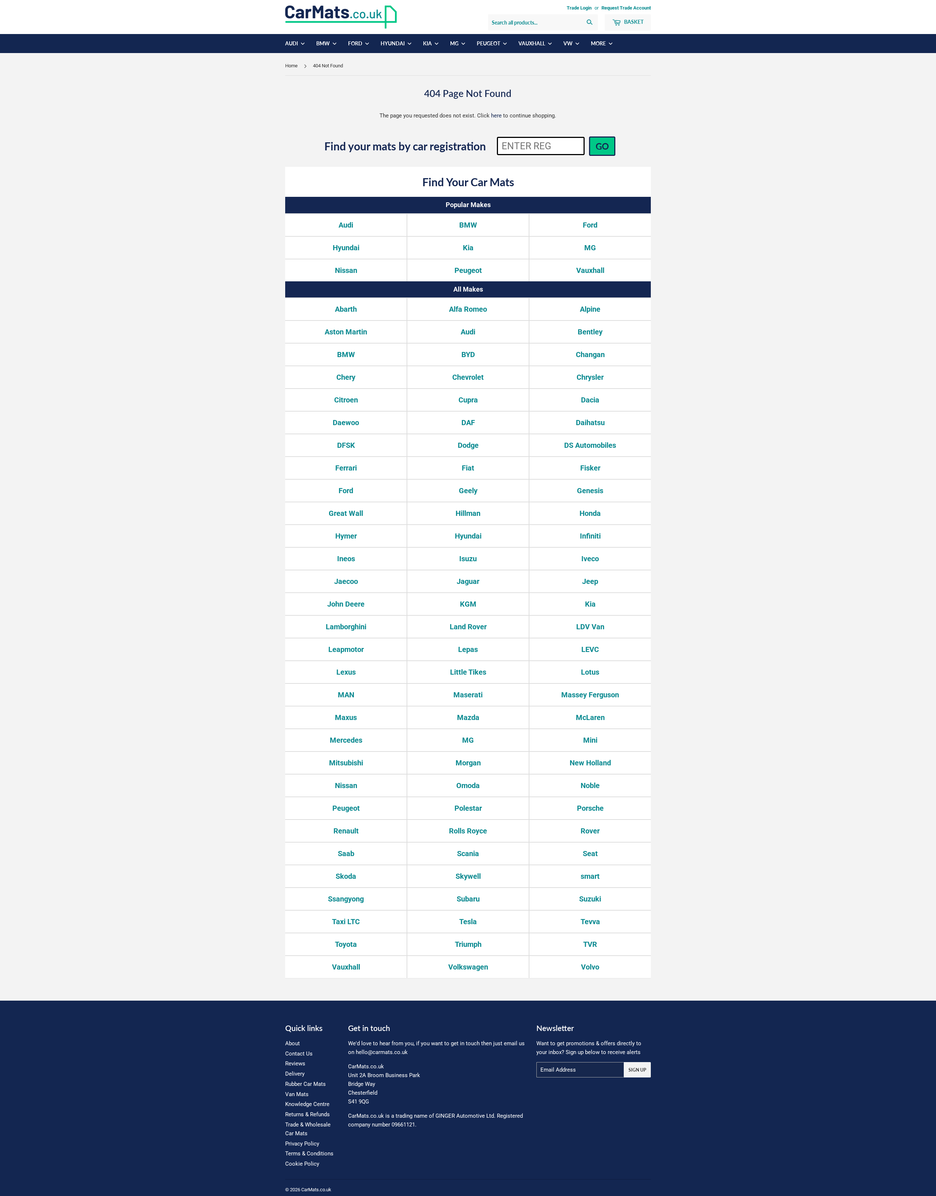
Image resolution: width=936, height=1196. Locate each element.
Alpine (590, 309)
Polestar (468, 808)
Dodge (468, 445)
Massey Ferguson (590, 694)
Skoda (346, 876)
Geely (468, 490)
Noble (590, 785)
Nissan (346, 270)
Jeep (590, 581)
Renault (346, 830)
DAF (468, 422)
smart (590, 876)
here (496, 115)
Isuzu (468, 558)
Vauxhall (532, 43)
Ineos (346, 558)
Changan (590, 354)
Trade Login (579, 8)
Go (602, 146)
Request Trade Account (626, 8)
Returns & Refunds (307, 1114)
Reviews (295, 1063)
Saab (346, 853)
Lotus (590, 672)
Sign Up (637, 1070)
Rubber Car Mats (305, 1084)
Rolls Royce (468, 830)
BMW (323, 43)
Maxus (346, 717)
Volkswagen (468, 967)
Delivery (295, 1074)
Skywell (468, 876)
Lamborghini (346, 626)
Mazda (468, 717)
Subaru (468, 899)
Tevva (590, 921)
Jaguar (468, 581)
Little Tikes (468, 672)
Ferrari (346, 468)
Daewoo (346, 422)
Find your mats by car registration (405, 146)
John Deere (346, 604)
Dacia (590, 399)
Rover (590, 830)
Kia (428, 43)
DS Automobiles (590, 445)
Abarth (346, 309)
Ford (355, 43)
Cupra (468, 399)
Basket (633, 22)
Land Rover (468, 626)
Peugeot (489, 43)
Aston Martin (346, 331)
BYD (468, 354)
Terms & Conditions (309, 1153)
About (292, 1043)
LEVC (590, 649)
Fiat (468, 468)
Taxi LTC (346, 921)
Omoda (468, 785)
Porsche (590, 808)
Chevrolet (468, 377)
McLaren (590, 717)
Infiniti (590, 536)
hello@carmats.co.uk (382, 1052)
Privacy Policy (302, 1143)
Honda (590, 513)
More (599, 43)
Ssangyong (346, 899)
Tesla (468, 921)
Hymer (346, 536)
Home (291, 65)
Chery (345, 377)
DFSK (346, 445)
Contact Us (299, 1053)
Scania (468, 853)
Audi (292, 43)
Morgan (468, 762)
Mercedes (346, 740)
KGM (468, 604)
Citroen (346, 399)
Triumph (468, 944)
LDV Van (590, 626)
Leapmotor (346, 649)
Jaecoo (346, 581)
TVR (590, 944)
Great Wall (346, 513)
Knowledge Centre (307, 1104)
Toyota (346, 944)
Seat (590, 853)
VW (568, 43)
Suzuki (590, 899)
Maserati (468, 694)
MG (455, 43)
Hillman (468, 513)
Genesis (590, 490)
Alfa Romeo (468, 309)
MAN (346, 694)
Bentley (590, 331)
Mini (590, 740)
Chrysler (590, 377)
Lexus (346, 672)
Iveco (590, 558)
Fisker (590, 468)
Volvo (590, 967)
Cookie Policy (302, 1164)
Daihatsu (590, 422)
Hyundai (393, 43)
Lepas (468, 649)
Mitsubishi (346, 762)
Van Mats (297, 1094)
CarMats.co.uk (316, 1189)
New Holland (590, 762)
